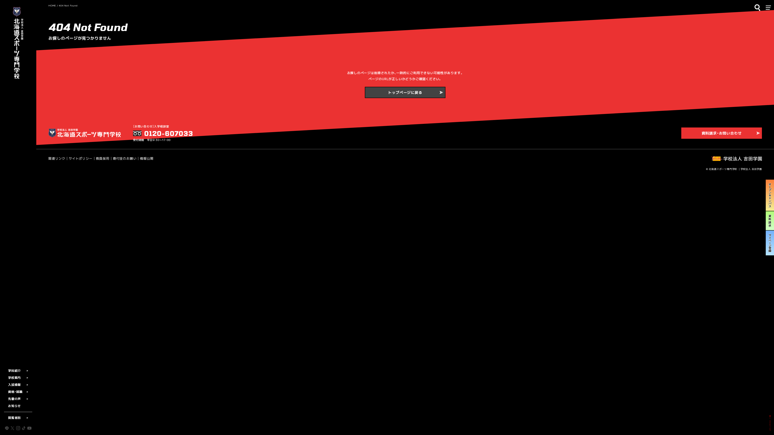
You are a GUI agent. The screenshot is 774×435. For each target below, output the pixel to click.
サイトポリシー (81, 158)
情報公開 (146, 158)
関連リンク (56, 158)
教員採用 (102, 158)
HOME (52, 5)
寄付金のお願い (125, 158)
